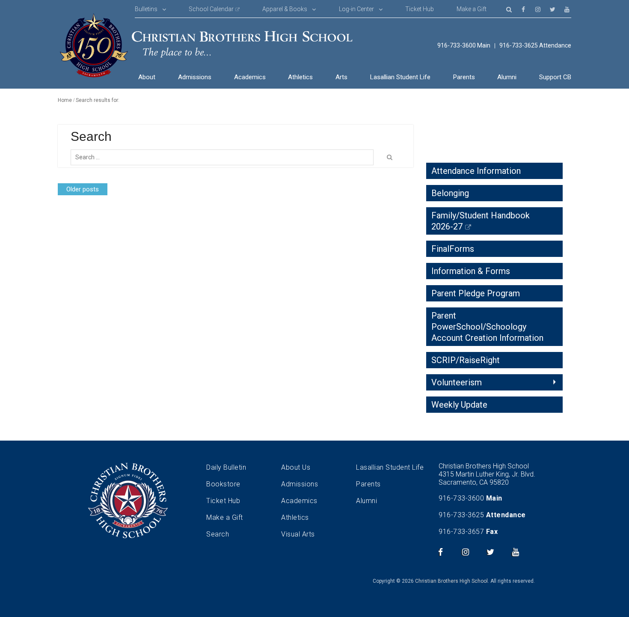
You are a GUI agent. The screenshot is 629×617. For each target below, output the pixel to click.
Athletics (300, 77)
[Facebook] (523, 8)
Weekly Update (459, 404)
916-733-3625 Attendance (535, 45)
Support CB (555, 77)
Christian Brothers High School (451, 581)
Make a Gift (472, 9)
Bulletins (146, 9)
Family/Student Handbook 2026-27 (480, 221)
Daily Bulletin (226, 467)
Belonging (450, 193)
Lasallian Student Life (400, 77)
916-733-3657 (461, 532)
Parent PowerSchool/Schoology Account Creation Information (487, 326)
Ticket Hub (419, 9)
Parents (464, 77)
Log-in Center (356, 9)
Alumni (506, 77)
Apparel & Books (284, 9)
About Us (295, 467)
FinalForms (452, 249)
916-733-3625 (461, 515)
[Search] (508, 8)
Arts (341, 77)
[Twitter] (552, 8)
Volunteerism (456, 382)
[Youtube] (567, 8)
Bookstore (223, 484)
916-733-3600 (461, 498)
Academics (250, 77)
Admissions (194, 77)
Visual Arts (298, 534)
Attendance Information (476, 171)
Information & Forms (470, 271)
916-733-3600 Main (463, 45)
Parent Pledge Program (475, 293)
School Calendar (211, 9)
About (146, 77)
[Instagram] (538, 8)
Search (217, 534)
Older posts (82, 189)
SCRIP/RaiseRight (465, 360)
